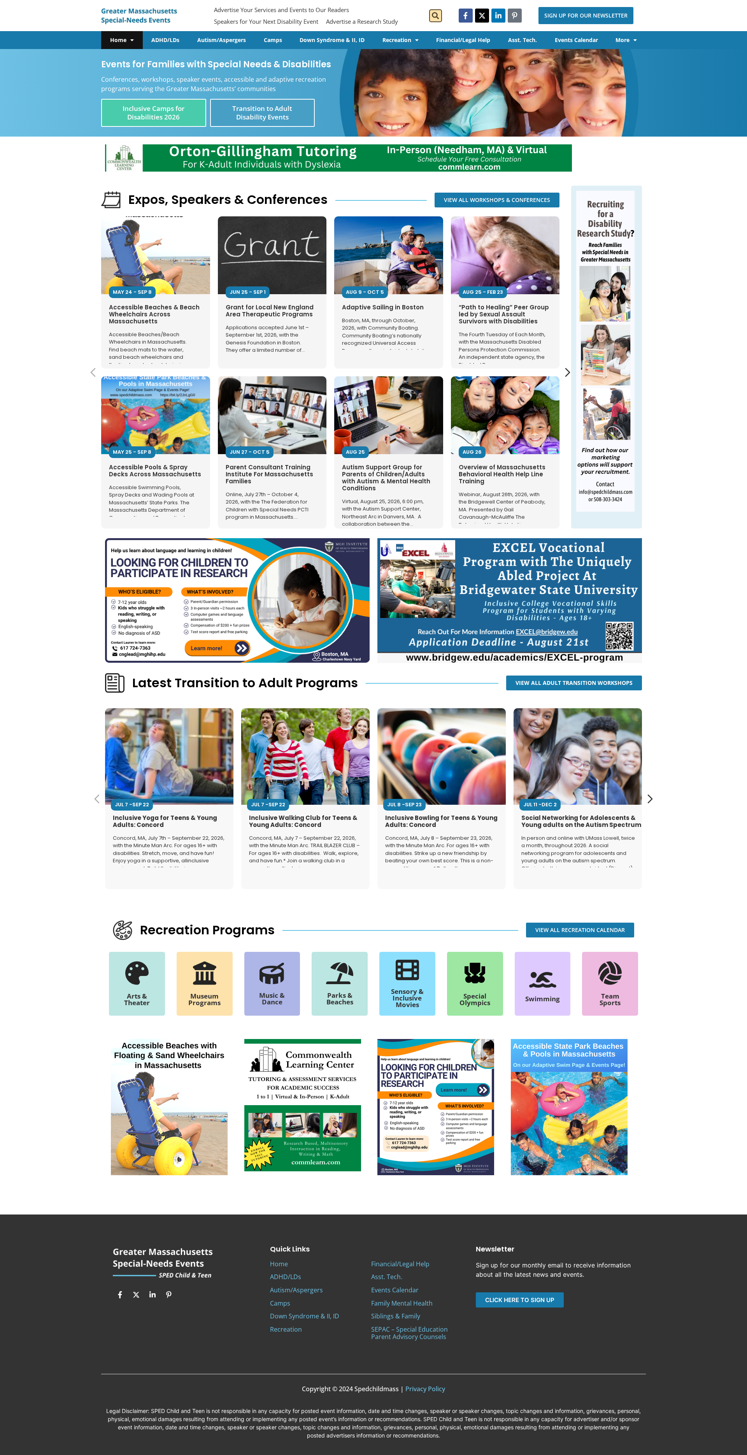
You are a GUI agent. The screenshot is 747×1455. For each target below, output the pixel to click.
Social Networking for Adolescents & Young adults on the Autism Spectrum (581, 821)
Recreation (396, 40)
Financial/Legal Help (463, 40)
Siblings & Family (395, 1316)
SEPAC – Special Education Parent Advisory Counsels (409, 1333)
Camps (273, 40)
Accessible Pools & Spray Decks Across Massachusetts (155, 470)
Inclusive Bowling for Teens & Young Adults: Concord (441, 821)
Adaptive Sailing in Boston (383, 307)
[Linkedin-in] (498, 16)
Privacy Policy (425, 1389)
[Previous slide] (93, 372)
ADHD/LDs (165, 40)
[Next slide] (567, 372)
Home (118, 40)
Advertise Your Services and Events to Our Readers (281, 10)
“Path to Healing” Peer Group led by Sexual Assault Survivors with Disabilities (504, 314)
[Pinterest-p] (515, 16)
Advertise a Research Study (362, 21)
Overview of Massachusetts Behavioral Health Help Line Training (502, 474)
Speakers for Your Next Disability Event (266, 21)
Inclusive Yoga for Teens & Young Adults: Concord (165, 821)
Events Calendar (576, 40)
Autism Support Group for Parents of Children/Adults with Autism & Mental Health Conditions (386, 477)
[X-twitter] (482, 16)
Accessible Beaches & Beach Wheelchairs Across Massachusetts (154, 314)
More (622, 40)
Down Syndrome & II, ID (332, 40)
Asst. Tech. (522, 40)
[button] (435, 15)
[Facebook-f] (466, 16)
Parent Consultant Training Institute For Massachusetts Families (269, 474)
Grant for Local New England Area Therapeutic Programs (270, 310)
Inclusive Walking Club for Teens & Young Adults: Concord (303, 821)
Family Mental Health (402, 1303)
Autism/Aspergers (221, 40)
